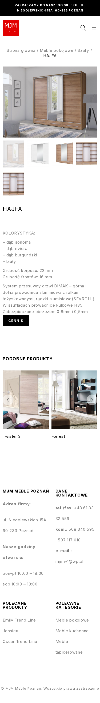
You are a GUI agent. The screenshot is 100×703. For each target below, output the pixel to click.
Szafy (83, 50)
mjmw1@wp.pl (69, 561)
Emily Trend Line (19, 620)
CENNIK (16, 320)
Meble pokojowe (57, 50)
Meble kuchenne (72, 630)
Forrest (58, 436)
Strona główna (21, 50)
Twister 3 (12, 436)
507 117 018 (69, 539)
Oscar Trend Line (20, 641)
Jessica (10, 630)
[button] (8, 400)
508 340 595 (81, 529)
